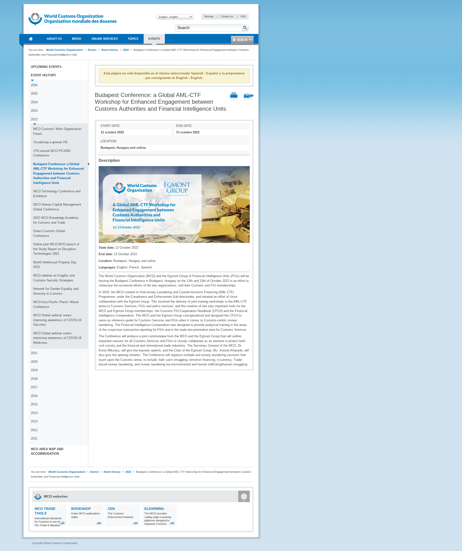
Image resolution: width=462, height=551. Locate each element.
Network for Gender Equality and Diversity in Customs (55, 291)
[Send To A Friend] (249, 97)
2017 (34, 387)
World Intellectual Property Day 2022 (55, 264)
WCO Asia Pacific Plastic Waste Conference (56, 304)
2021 (34, 353)
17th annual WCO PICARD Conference (52, 153)
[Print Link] (233, 98)
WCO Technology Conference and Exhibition (56, 193)
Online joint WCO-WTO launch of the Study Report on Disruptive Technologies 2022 (56, 248)
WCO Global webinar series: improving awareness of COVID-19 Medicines (57, 337)
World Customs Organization (65, 49)
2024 (34, 102)
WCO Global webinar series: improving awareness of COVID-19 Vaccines (57, 319)
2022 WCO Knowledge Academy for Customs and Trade (55, 220)
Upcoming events (46, 67)
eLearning (154, 509)
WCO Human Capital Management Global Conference (57, 207)
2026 (34, 85)
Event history (109, 49)
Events (92, 49)
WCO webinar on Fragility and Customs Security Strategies (54, 278)
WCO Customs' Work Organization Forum (57, 131)
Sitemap (209, 16)
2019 (34, 370)
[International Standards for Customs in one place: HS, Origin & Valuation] (63, 523)
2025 (34, 93)
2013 (34, 421)
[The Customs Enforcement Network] (136, 523)
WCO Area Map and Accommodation (47, 451)
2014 (34, 413)
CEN (111, 509)
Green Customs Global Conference (49, 233)
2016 (34, 396)
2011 (34, 438)
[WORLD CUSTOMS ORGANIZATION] (30, 39)
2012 (34, 430)
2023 (34, 110)
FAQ (243, 16)
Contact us (227, 16)
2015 (34, 404)
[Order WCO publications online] (99, 523)
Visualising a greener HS (50, 142)
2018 (34, 379)
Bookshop (81, 509)
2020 (34, 361)
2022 (126, 49)
